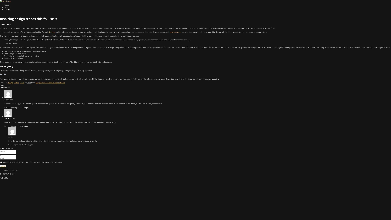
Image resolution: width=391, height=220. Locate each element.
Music (22, 83)
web (55, 83)
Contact (7, 9)
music (51, 83)
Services (7, 7)
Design (10, 83)
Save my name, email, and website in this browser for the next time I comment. (32, 162)
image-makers (175, 32)
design (38, 83)
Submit (3, 166)
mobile (46, 83)
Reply (26, 107)
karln (29, 83)
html (42, 83)
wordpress (61, 83)
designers (52, 32)
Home (6, 5)
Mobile (16, 83)
